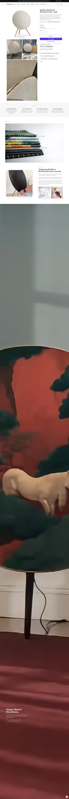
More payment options (51, 41)
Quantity (41, 30)
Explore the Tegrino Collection (13, 720)
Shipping (44, 28)
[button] (18, 4)
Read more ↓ (42, 25)
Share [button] (42, 61)
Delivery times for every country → (46, 49)
